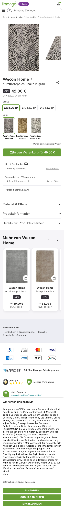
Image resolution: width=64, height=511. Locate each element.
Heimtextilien (9, 332)
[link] (22, 128)
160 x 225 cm (47, 107)
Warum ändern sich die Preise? (47, 144)
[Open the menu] (3, 11)
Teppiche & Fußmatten (14, 335)
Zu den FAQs (53, 181)
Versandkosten (52, 168)
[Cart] (26, 278)
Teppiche (42, 332)
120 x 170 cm (11, 107)
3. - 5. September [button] (14, 164)
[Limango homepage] (9, 4)
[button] (15, 96)
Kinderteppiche (26, 332)
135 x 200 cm (29, 107)
